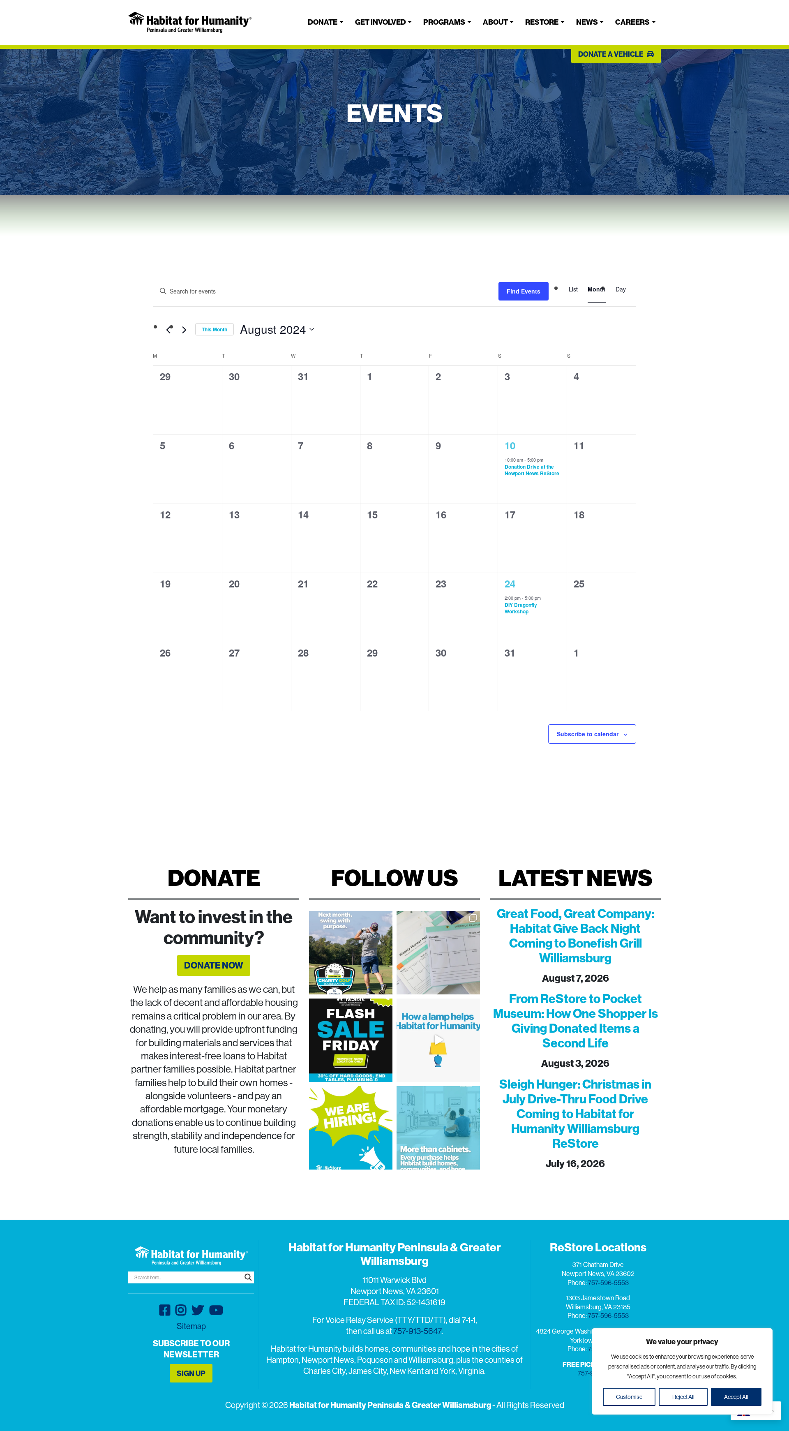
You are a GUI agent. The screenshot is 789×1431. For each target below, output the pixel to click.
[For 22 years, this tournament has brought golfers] (350, 952)
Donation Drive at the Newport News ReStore (532, 470)
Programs (444, 22)
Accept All (736, 1397)
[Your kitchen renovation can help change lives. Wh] (438, 1128)
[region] (682, 1371)
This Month (214, 329)
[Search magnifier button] (248, 1277)
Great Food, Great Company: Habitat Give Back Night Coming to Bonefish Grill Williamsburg (575, 936)
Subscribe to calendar (587, 734)
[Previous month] (168, 330)
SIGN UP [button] (191, 1373)
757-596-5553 (608, 1282)
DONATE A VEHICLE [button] (611, 54)
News (587, 22)
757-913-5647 (417, 1331)
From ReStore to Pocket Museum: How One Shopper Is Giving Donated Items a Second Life (575, 1021)
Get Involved (380, 22)
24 (510, 583)
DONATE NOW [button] (213, 965)
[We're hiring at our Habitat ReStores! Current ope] (350, 1128)
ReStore (541, 22)
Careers (632, 22)
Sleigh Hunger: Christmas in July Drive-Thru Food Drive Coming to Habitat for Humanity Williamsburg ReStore (575, 1113)
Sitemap (191, 1326)
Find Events (523, 291)
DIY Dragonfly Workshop (521, 608)
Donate (322, 22)
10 (510, 445)
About (495, 22)
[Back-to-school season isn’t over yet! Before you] (438, 952)
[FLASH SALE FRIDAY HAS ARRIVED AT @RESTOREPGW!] (350, 1040)
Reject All (683, 1397)
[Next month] (184, 330)
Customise (629, 1397)
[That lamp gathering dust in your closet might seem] (438, 1040)
